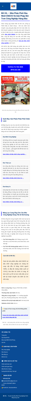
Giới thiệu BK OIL (6, 337)
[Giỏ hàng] (28, 6)
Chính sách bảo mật (7, 364)
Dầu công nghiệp (6, 349)
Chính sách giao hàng (7, 366)
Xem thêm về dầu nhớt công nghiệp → (14, 154)
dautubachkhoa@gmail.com (10, 381)
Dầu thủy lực (5, 352)
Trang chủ (4, 335)
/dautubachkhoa (13, 387)
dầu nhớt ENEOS (10, 34)
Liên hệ (3, 342)
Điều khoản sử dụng (6, 369)
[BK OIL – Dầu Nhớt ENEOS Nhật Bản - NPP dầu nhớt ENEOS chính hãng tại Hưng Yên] (13, 6)
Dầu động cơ (5, 354)
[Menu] (2, 6)
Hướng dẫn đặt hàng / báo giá (9, 371)
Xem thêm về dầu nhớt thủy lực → (13, 178)
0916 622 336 (6, 378)
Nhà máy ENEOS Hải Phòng (8, 340)
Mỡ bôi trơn (4, 357)
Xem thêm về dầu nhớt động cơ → (13, 202)
